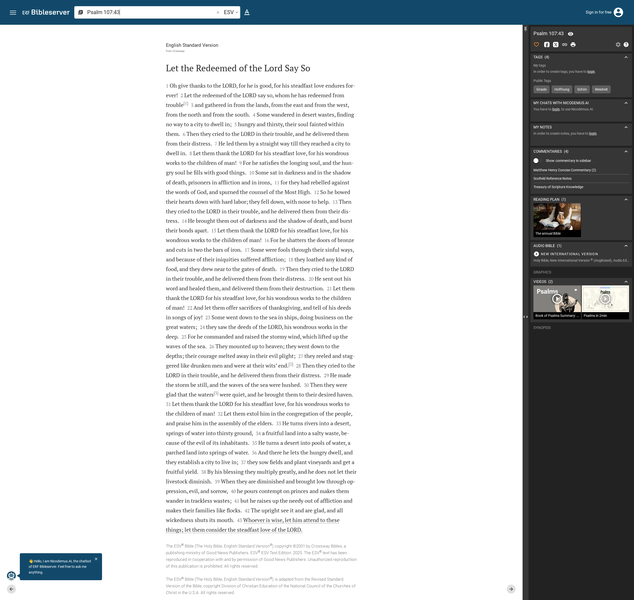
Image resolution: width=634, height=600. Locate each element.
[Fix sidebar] (525, 29)
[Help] (626, 45)
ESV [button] (229, 12)
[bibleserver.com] (46, 13)
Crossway (179, 51)
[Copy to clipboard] (565, 45)
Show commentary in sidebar (568, 161)
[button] (13, 13)
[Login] (618, 12)
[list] (581, 178)
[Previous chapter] (11, 589)
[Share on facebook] (547, 45)
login (591, 72)
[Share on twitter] (556, 45)
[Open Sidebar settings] (618, 45)
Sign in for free (598, 12)
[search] (151, 12)
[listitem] (581, 170)
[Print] (573, 45)
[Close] (96, 559)
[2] (291, 364)
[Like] (536, 45)
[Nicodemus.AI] (11, 575)
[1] (186, 103)
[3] (216, 393)
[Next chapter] (511, 589)
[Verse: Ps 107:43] (571, 34)
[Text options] (247, 12)
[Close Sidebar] (525, 317)
